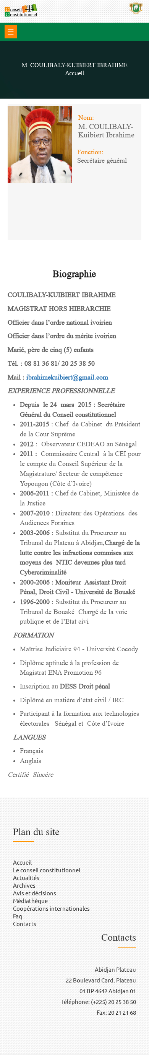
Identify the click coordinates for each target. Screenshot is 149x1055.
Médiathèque (30, 900)
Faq (17, 916)
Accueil (74, 72)
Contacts (24, 923)
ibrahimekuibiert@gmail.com (67, 377)
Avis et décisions (34, 893)
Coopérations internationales (51, 908)
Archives (24, 885)
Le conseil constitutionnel (46, 869)
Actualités (26, 877)
